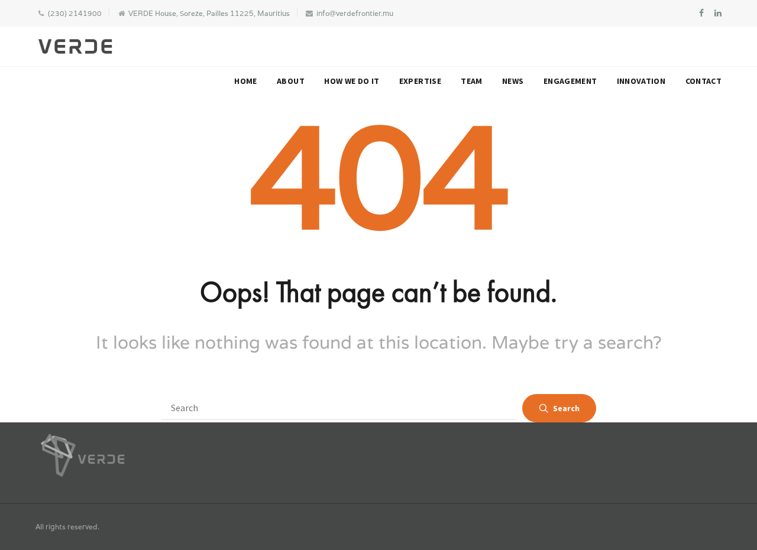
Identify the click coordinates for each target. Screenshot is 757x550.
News (512, 81)
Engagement (570, 81)
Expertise (420, 81)
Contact (703, 81)
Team (471, 81)
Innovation (641, 81)
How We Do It (351, 81)
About (291, 81)
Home (245, 81)
